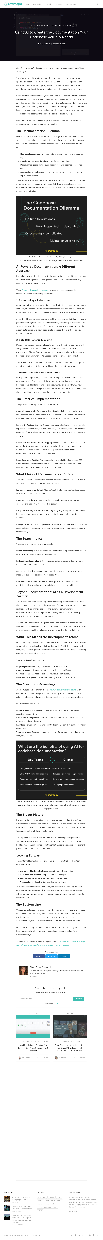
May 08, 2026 (15, 1202)
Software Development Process (62, 25)
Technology (58, 4)
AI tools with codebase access (35, 290)
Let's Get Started (71, 4)
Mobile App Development (53, 1201)
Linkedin (65, 956)
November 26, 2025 (17, 1225)
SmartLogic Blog (13, 1235)
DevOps (30, 25)
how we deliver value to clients (63, 690)
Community (64, 1041)
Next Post (70, 1013)
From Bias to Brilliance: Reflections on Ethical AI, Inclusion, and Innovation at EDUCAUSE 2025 (70, 1048)
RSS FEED (57, 1003)
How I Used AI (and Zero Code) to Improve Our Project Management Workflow (33, 1048)
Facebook (39, 956)
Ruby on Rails (39, 25)
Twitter (52, 956)
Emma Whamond (43, 967)
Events (72, 1041)
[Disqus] (51, 1095)
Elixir (59, 1197)
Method (48, 4)
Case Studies (37, 4)
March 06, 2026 (16, 1211)
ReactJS (40, 1204)
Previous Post (33, 1013)
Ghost (38, 1235)
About (27, 4)
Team (47, 25)
